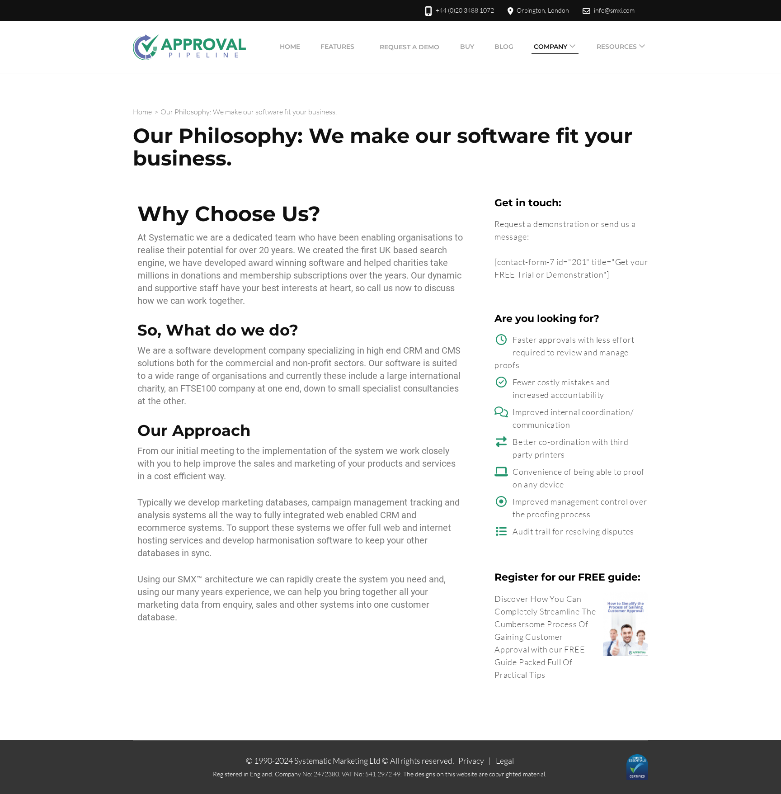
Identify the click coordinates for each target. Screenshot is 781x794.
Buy (467, 47)
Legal (505, 761)
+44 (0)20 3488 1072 (465, 10)
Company (550, 47)
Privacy (471, 761)
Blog (503, 47)
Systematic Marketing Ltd (337, 761)
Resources (617, 47)
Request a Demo (409, 47)
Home (290, 47)
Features (337, 47)
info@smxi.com (614, 10)
